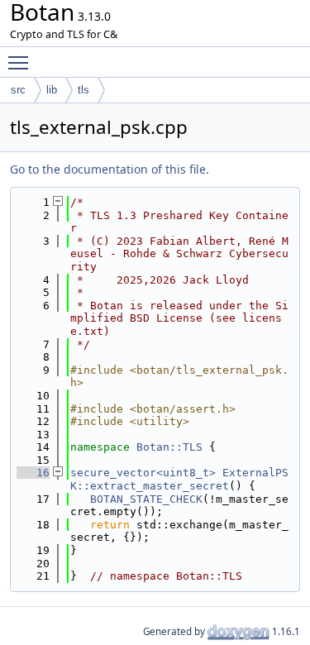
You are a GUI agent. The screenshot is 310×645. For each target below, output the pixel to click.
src (18, 90)
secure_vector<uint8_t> (143, 472)
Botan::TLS (169, 447)
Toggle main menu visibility (21, 62)
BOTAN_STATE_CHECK (146, 499)
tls (83, 90)
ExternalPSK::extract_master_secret (179, 479)
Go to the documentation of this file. (109, 169)
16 (33, 472)
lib (51, 90)
